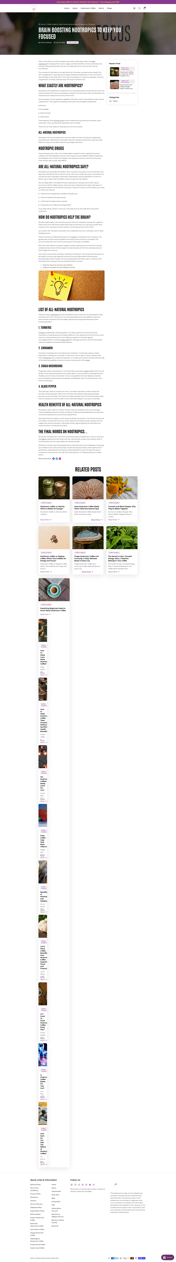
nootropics (54, 315)
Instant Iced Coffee (37, 1248)
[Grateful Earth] (34, 8)
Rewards (55, 1226)
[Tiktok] (82, 1184)
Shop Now (55, 1195)
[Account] (134, 8)
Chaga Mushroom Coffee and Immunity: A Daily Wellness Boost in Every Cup (86, 558)
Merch (101, 8)
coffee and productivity (125, 68)
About (75, 8)
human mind (59, 120)
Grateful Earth (54, 1258)
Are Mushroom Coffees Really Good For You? (44, 783)
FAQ (53, 1205)
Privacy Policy (35, 1194)
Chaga (86, 371)
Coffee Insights (52, 24)
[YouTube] (90, 1184)
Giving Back (56, 1201)
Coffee (115, 101)
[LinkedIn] (93, 1184)
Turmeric (41, 333)
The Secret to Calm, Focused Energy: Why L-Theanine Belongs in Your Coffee (120, 558)
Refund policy (35, 1214)
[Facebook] (53, 458)
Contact (33, 1201)
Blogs (109, 8)
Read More (45, 520)
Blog (53, 1198)
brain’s (43, 439)
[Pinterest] (60, 458)
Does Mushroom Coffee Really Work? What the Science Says (126, 87)
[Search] (139, 8)
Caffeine (46, 267)
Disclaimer (34, 1197)
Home (66, 8)
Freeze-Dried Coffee (37, 1244)
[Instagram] (71, 1184)
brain (74, 237)
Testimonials (56, 1191)
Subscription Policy (37, 1211)
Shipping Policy (36, 1207)
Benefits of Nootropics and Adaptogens (45, 896)
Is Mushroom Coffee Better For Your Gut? (44, 1081)
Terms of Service (36, 1204)
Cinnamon (47, 358)
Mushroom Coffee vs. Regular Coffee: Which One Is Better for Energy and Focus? (53, 558)
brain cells (65, 340)
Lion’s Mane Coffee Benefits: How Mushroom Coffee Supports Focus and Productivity (45, 957)
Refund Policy (35, 1184)
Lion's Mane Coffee (37, 1229)
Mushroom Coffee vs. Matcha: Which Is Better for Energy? (127, 74)
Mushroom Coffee (88, 8)
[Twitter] (57, 458)
